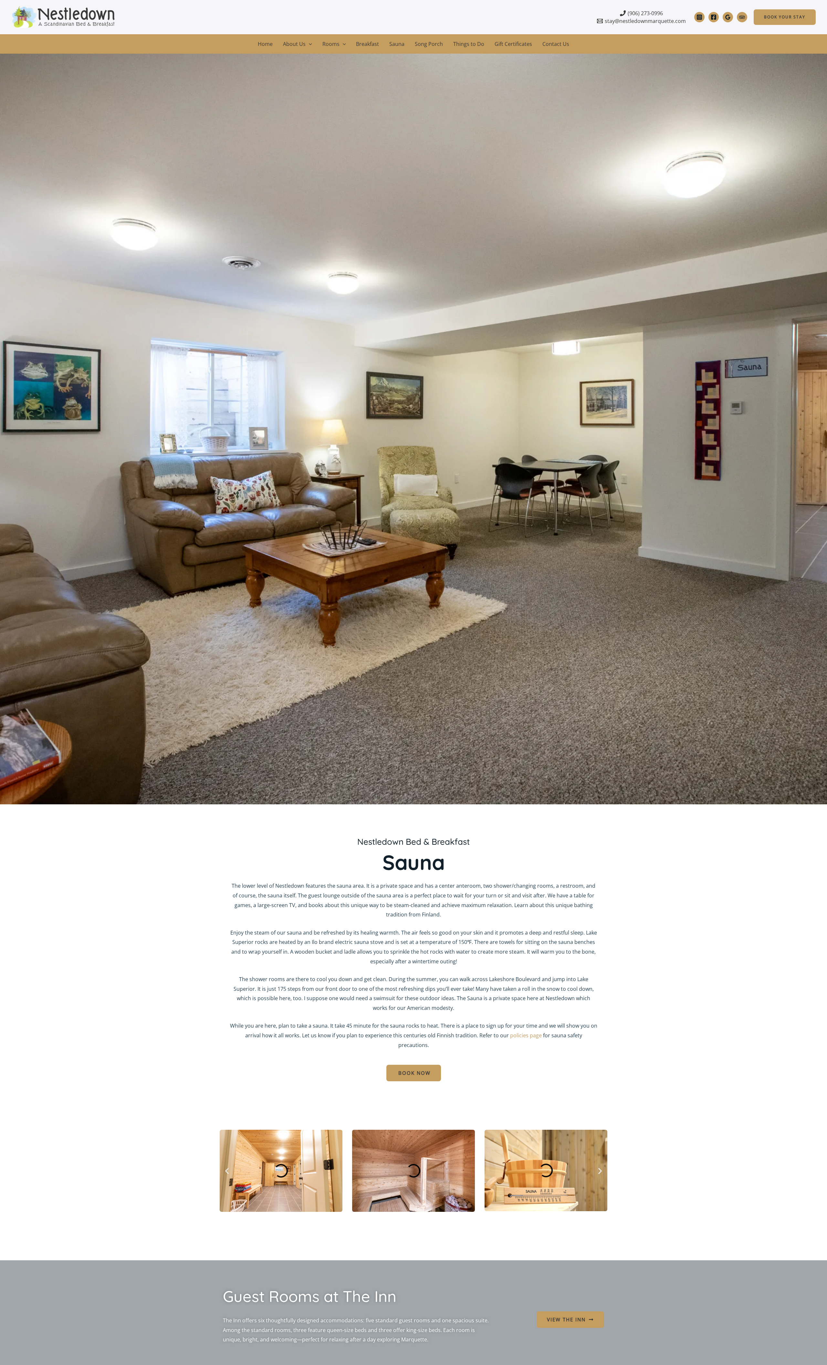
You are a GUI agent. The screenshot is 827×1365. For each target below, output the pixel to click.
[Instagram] (699, 17)
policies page (526, 1035)
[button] (785, 17)
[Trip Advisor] (742, 17)
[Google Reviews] (728, 17)
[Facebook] (713, 17)
